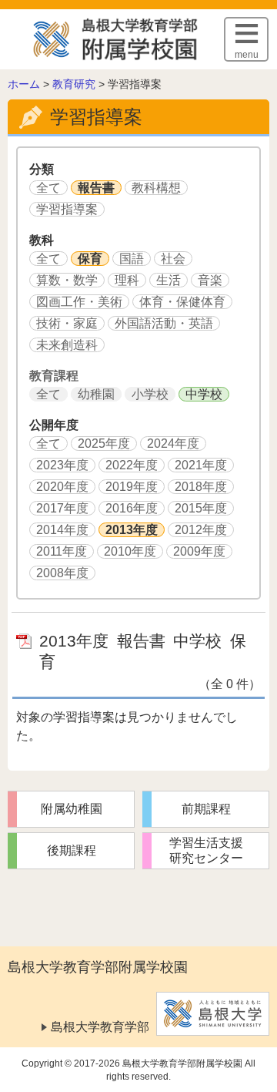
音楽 (210, 280)
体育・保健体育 (182, 301)
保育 (90, 258)
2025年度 (104, 443)
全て (48, 187)
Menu (247, 54)
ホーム (24, 84)
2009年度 (199, 551)
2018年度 (201, 486)
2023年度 (62, 465)
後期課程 (71, 850)
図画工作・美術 (79, 301)
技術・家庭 (67, 323)
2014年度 (62, 529)
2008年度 (62, 573)
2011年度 (61, 551)
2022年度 (131, 465)
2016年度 (131, 508)
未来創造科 (67, 344)
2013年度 (131, 529)
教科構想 (156, 187)
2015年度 (201, 508)
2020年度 (62, 486)
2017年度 (62, 508)
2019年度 (131, 486)
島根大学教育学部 (100, 1026)
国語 (131, 258)
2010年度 (130, 551)
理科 (127, 280)
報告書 (96, 187)
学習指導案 (67, 209)
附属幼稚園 (71, 808)
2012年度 (201, 529)
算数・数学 (67, 280)
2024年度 (173, 443)
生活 (168, 280)
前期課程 (206, 808)
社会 (173, 258)
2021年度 (201, 465)
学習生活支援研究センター (206, 850)
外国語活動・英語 (164, 323)
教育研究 (73, 84)
